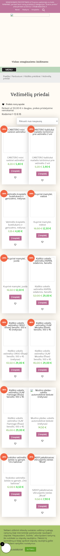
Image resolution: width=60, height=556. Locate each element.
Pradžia (6, 76)
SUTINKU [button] (30, 549)
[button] (15, 177)
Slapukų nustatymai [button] (13, 549)
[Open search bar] (43, 10)
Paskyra (25, 10)
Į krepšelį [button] (15, 171)
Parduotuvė (17, 76)
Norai (17, 10)
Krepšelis (35, 10)
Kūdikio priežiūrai (32, 76)
